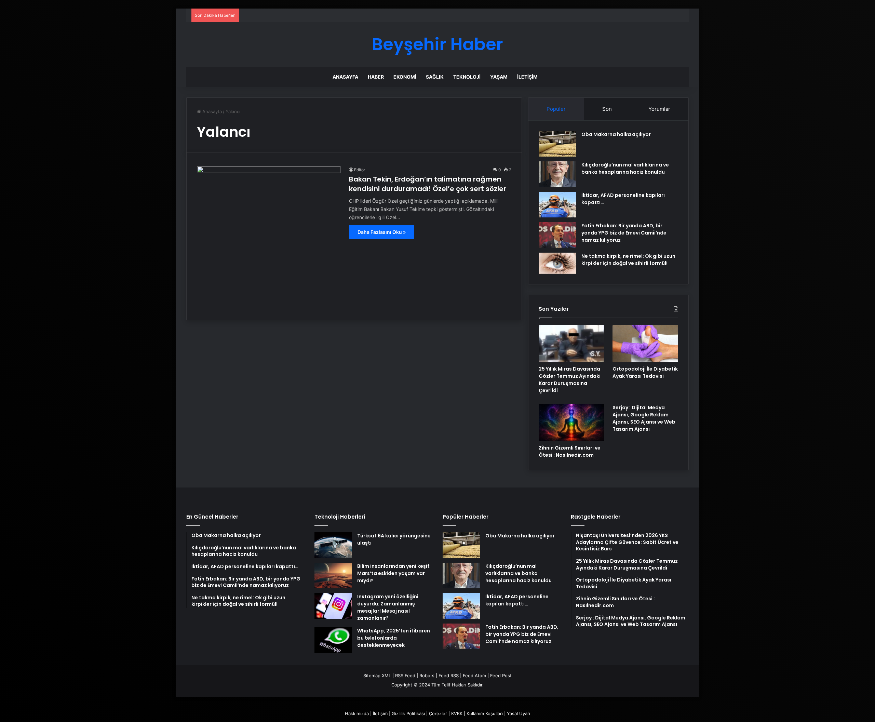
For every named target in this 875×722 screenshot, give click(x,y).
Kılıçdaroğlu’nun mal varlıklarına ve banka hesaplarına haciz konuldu (625, 168)
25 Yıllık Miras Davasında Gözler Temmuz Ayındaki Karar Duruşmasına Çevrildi (570, 379)
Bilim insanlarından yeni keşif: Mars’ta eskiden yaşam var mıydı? (394, 573)
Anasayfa (345, 77)
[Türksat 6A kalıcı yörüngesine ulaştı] (333, 545)
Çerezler (438, 713)
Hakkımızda (357, 713)
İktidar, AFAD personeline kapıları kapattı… (517, 600)
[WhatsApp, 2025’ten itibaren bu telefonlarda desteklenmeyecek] (333, 640)
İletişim (527, 77)
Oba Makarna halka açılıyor (616, 134)
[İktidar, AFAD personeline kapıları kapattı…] (557, 204)
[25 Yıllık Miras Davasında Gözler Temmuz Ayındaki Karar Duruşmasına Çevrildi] (571, 343)
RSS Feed (405, 675)
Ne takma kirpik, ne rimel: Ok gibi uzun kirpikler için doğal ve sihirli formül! (628, 260)
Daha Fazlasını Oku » (382, 232)
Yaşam (499, 77)
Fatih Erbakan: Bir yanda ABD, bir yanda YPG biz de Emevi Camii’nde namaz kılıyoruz (624, 232)
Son (607, 109)
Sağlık (435, 77)
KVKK (456, 713)
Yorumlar (659, 109)
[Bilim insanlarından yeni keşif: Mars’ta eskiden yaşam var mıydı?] (333, 575)
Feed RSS (449, 675)
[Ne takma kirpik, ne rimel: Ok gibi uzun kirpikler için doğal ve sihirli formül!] (557, 263)
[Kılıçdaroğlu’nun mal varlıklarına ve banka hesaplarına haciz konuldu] (557, 174)
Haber (376, 77)
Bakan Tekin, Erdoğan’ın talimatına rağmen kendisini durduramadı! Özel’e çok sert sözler (427, 183)
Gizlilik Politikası (408, 713)
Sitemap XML (377, 675)
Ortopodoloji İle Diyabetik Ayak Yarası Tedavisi (645, 372)
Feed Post (501, 675)
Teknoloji (467, 77)
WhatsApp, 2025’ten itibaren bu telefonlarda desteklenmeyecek (393, 638)
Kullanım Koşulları (485, 713)
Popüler (556, 109)
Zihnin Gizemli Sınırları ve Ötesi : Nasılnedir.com (570, 451)
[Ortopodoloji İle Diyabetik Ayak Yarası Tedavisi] (645, 343)
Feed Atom (474, 675)
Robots (426, 675)
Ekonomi (404, 77)
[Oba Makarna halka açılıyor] (557, 144)
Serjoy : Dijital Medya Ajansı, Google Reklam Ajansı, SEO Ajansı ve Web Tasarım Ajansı (643, 418)
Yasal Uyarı (518, 713)
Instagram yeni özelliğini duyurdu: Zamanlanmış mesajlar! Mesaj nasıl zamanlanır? (387, 607)
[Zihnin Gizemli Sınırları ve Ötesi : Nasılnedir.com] (571, 422)
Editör (359, 169)
